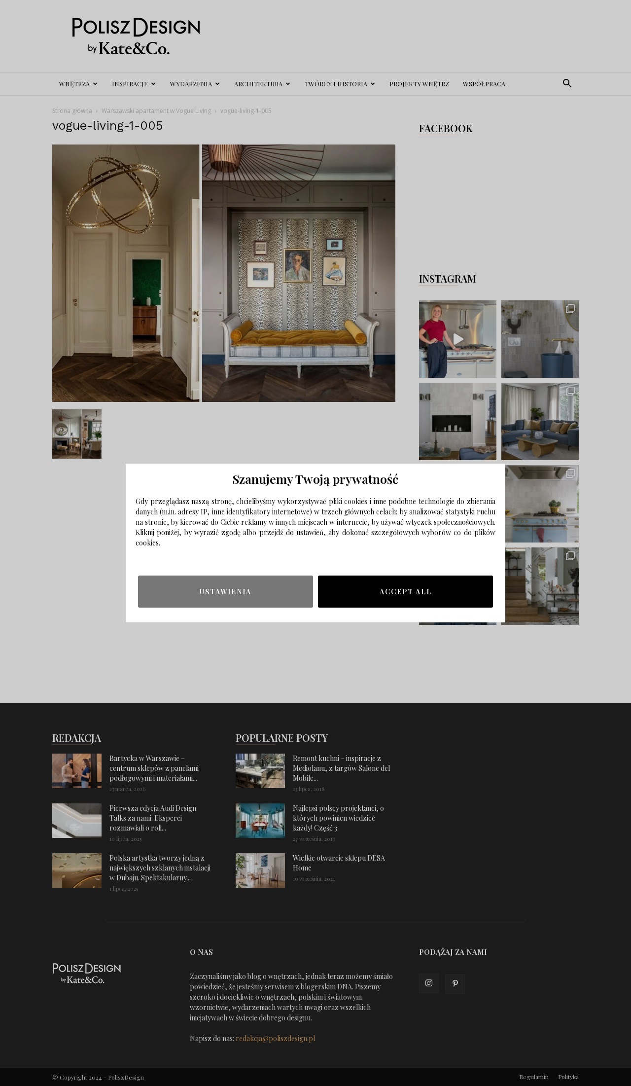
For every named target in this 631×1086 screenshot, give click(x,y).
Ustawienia (225, 591)
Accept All (406, 591)
